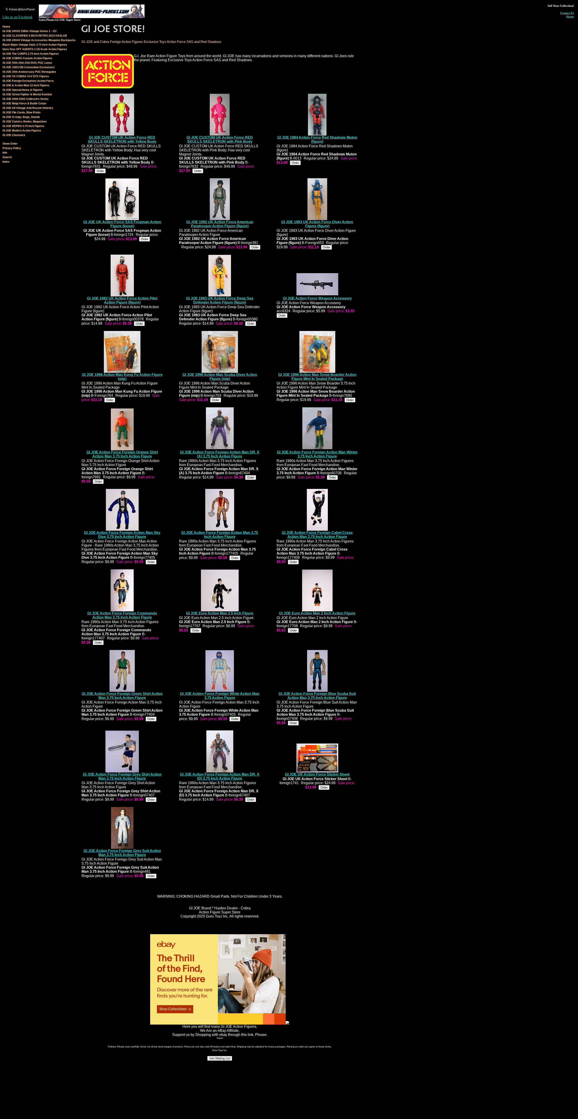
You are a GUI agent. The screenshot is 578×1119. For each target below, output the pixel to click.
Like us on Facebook (17, 17)
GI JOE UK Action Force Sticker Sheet (317, 774)
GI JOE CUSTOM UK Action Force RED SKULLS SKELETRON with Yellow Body (122, 139)
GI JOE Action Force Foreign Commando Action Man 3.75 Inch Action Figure (122, 615)
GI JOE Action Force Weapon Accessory (317, 298)
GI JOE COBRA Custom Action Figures (27, 58)
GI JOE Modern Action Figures (21, 130)
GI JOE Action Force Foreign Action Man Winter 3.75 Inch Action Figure (317, 454)
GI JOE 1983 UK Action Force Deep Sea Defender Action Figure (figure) (219, 300)
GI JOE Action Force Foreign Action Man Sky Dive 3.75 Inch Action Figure (122, 535)
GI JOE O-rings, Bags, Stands (21, 117)
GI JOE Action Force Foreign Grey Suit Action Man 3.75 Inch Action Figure (122, 853)
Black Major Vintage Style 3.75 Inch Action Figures (34, 44)
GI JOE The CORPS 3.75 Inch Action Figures (30, 53)
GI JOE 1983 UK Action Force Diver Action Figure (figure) (317, 224)
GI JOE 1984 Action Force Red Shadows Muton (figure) (317, 139)
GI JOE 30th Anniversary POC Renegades (29, 71)
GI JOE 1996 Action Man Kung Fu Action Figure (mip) (122, 377)
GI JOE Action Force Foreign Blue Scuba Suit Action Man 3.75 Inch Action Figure (317, 696)
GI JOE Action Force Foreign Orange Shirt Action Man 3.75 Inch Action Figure (122, 454)
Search (7, 157)
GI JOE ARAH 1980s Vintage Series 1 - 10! (29, 31)
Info (4, 152)
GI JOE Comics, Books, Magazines (24, 121)
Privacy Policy (11, 148)
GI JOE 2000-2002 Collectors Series (25, 99)
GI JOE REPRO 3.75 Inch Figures (23, 126)
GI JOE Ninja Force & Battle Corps (24, 103)
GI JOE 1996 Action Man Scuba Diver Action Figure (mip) (219, 377)
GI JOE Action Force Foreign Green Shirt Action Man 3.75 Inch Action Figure (122, 696)
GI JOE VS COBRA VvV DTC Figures (25, 76)
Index (5, 161)
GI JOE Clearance (13, 135)
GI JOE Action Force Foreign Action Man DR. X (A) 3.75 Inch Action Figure (219, 454)
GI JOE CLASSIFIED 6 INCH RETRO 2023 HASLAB (34, 35)
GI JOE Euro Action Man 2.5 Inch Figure (219, 613)
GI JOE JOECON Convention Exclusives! (28, 67)
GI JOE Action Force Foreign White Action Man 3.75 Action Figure (219, 696)
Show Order (10, 143)
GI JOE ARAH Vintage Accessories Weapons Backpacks (39, 40)
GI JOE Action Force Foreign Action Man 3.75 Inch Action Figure (219, 535)
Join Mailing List (219, 1058)
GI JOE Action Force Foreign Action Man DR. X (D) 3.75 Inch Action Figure (219, 776)
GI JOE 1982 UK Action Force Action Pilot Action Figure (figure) (122, 300)
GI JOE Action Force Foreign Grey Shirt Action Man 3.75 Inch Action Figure (122, 776)
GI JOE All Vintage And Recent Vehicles (27, 108)
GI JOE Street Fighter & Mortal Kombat (27, 94)
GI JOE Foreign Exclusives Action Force (28, 80)
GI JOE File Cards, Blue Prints (21, 112)
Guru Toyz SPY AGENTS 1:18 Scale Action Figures (34, 49)
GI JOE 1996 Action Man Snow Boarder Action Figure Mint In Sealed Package (317, 377)
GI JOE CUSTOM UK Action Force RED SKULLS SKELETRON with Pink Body (219, 139)
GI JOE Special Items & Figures (22, 89)
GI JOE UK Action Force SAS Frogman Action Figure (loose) (122, 224)
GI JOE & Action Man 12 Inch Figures (25, 85)
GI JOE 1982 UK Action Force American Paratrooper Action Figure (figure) (219, 224)
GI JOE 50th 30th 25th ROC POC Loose (27, 62)
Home (570, 16)
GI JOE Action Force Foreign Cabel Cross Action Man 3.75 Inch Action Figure (317, 535)
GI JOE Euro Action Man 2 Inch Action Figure (317, 613)
